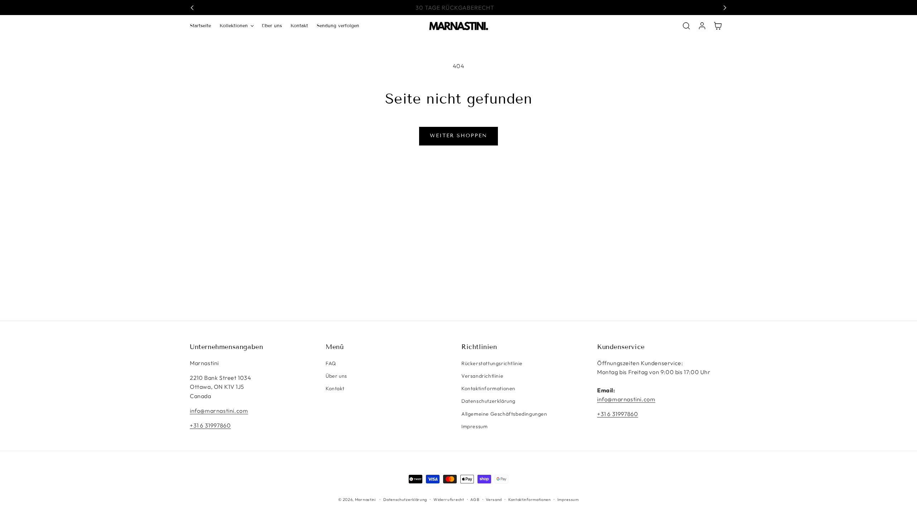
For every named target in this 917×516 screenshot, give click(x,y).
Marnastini (365, 499)
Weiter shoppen (458, 136)
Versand (494, 499)
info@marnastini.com (219, 410)
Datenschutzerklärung (488, 401)
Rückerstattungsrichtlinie (492, 363)
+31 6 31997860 (210, 425)
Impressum (474, 426)
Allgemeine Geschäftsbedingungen (504, 414)
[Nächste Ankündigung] (725, 7)
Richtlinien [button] (479, 347)
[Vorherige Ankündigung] (192, 7)
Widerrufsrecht (448, 499)
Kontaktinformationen (488, 388)
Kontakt (335, 388)
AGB (474, 499)
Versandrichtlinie (482, 376)
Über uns (336, 376)
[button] (236, 26)
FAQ (331, 363)
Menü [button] (335, 347)
